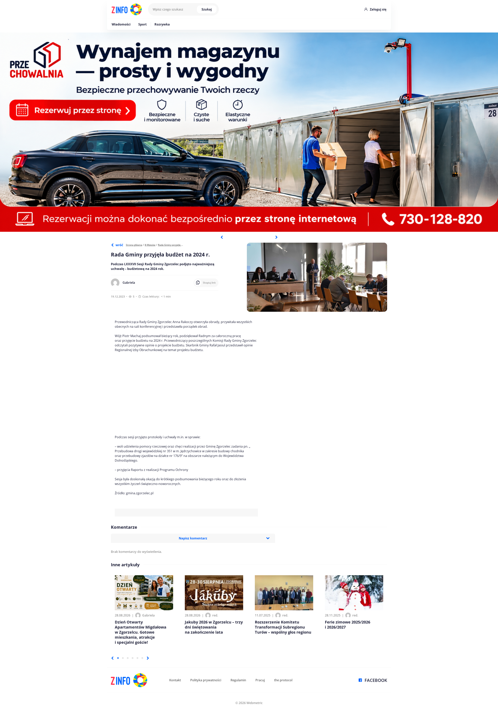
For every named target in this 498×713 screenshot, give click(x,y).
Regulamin (238, 680)
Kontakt (175, 680)
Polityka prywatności (205, 680)
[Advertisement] (186, 393)
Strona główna (134, 245)
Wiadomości (121, 24)
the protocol (283, 680)
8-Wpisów (150, 245)
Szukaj (207, 9)
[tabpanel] (249, 132)
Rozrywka (162, 24)
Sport (142, 24)
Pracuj (260, 680)
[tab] (118, 658)
